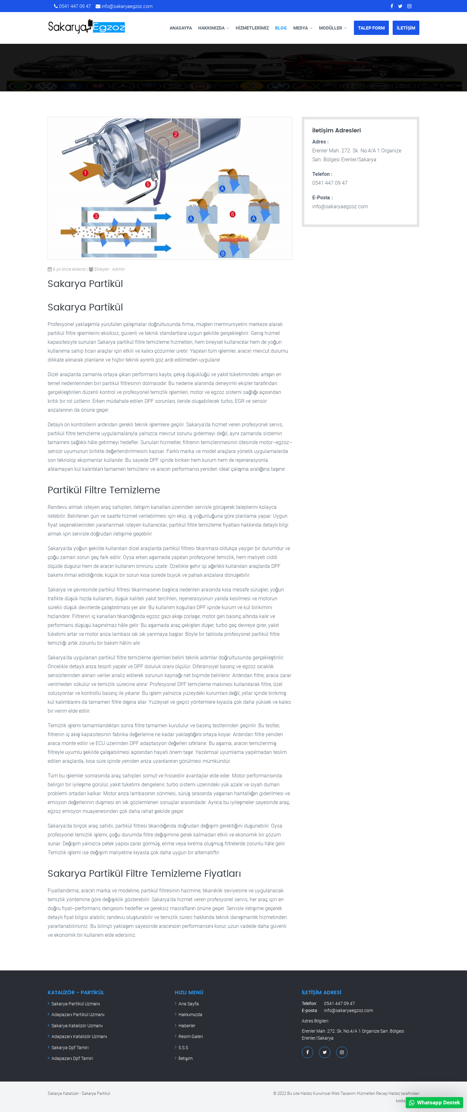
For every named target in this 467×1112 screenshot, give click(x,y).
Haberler (187, 1025)
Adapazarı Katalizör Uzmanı (79, 1036)
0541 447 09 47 (74, 6)
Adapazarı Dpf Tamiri (72, 1058)
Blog (281, 28)
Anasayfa (181, 28)
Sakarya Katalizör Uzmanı (77, 1025)
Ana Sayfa (189, 1004)
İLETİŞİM (406, 28)
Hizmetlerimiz (252, 28)
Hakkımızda (211, 28)
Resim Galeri (191, 1036)
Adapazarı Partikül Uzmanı (78, 1014)
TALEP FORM (371, 28)
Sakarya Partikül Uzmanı (75, 1004)
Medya (300, 28)
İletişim (186, 1058)
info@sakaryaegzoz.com (126, 6)
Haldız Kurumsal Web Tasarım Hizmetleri (338, 1093)
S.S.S (183, 1047)
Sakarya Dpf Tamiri (70, 1047)
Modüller (330, 28)
